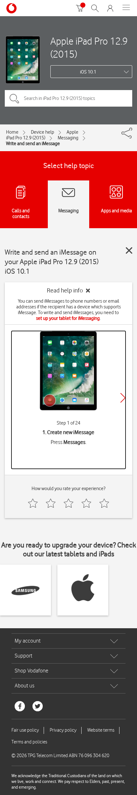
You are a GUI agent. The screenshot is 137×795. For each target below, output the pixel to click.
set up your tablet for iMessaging (68, 318)
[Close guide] (129, 250)
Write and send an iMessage (33, 143)
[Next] (123, 398)
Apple (72, 132)
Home (12, 132)
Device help (42, 132)
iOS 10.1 (88, 72)
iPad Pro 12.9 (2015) (25, 138)
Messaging (68, 138)
